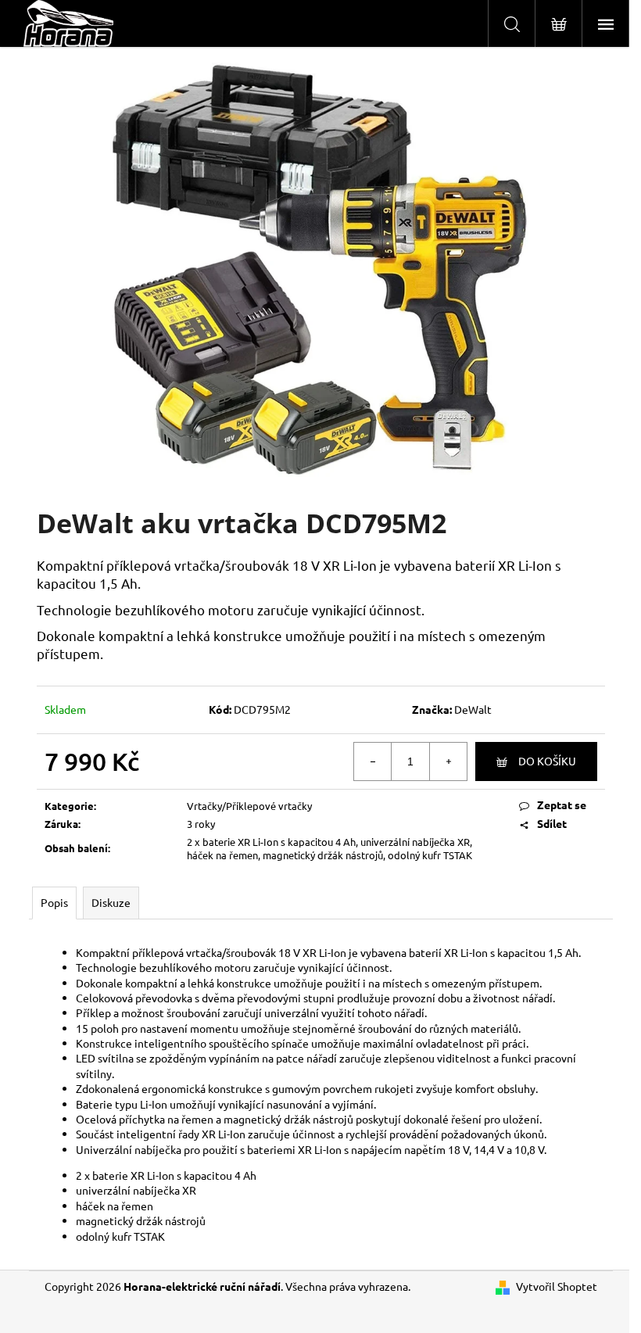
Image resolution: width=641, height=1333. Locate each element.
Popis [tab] (54, 902)
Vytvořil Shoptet (556, 1286)
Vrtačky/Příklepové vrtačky (249, 805)
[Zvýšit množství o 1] (448, 761)
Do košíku (547, 761)
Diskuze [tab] (111, 902)
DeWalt (473, 709)
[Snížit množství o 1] (373, 761)
